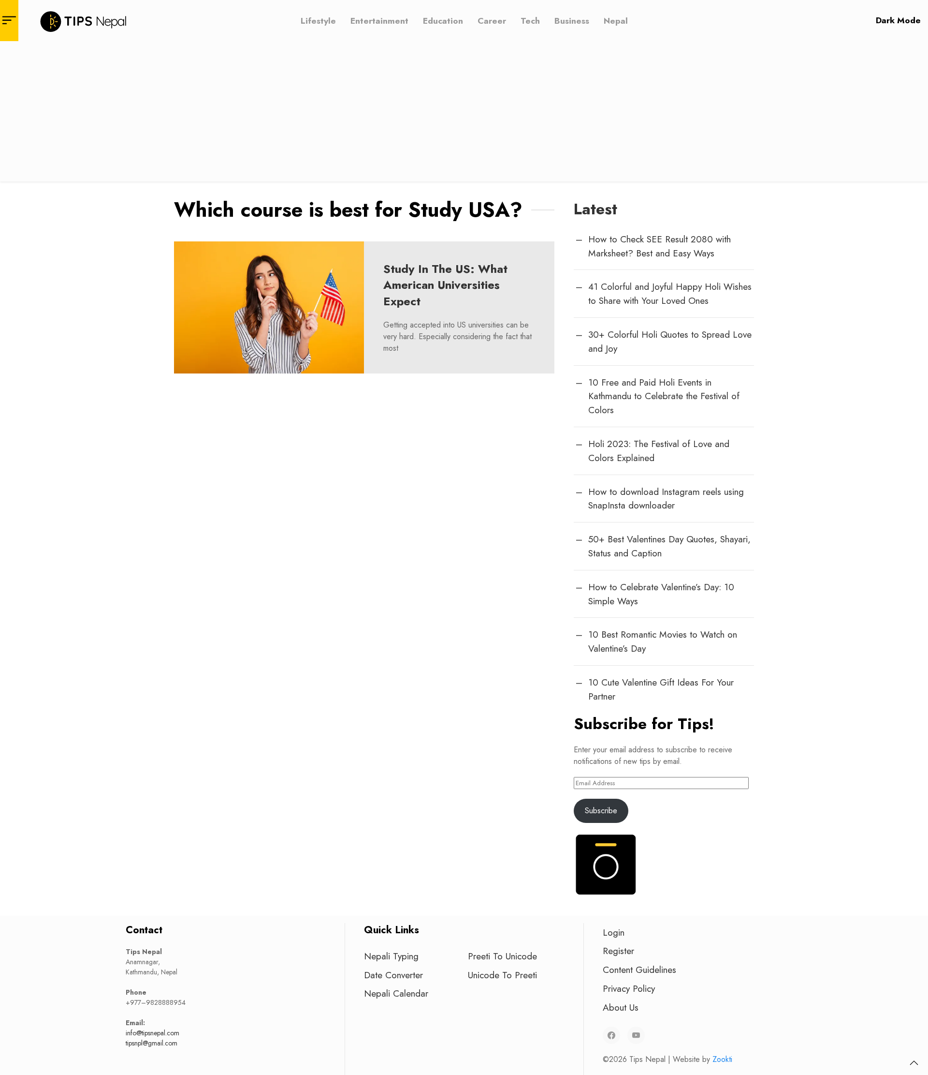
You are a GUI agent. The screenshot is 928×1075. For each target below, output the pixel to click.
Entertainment (379, 20)
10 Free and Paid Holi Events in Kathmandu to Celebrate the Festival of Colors (664, 396)
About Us (620, 1007)
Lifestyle (318, 20)
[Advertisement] (464, 113)
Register (618, 950)
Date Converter (393, 975)
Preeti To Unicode (502, 956)
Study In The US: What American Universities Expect (445, 285)
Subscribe (601, 810)
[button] (914, 1063)
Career (492, 20)
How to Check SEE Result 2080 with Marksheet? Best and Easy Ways (659, 246)
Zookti (722, 1059)
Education (443, 20)
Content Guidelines (639, 969)
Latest (595, 209)
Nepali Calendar (396, 993)
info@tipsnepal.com (152, 1033)
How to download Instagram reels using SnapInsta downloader (666, 498)
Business (571, 20)
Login (613, 932)
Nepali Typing (391, 956)
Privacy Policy (629, 988)
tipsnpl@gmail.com (151, 1043)
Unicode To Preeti (502, 975)
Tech (530, 20)
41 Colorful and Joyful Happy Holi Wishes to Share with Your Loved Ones (670, 293)
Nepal (616, 20)
